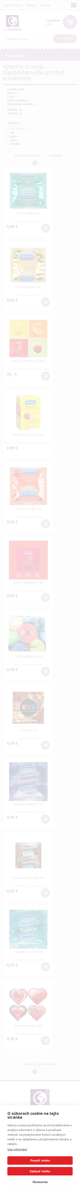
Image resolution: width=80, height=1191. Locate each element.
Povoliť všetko (40, 1160)
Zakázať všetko (40, 1171)
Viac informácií (17, 1149)
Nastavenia (40, 1182)
